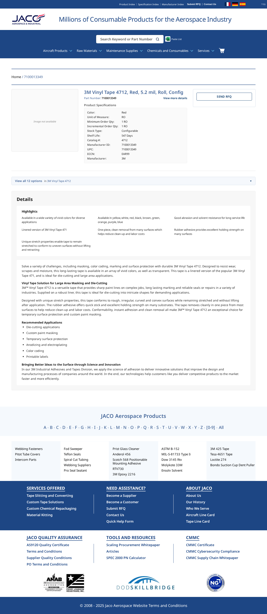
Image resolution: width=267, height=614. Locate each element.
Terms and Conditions (44, 551)
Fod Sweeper (73, 449)
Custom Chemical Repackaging (51, 508)
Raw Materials (87, 51)
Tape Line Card (198, 521)
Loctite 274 (218, 459)
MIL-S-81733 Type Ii (176, 454)
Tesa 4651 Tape (221, 454)
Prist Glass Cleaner (126, 449)
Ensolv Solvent (171, 470)
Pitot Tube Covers (27, 454)
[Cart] (221, 50)
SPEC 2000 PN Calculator (126, 557)
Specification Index (148, 4)
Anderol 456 (122, 454)
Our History (195, 502)
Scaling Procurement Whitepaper (133, 545)
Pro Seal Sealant (75, 470)
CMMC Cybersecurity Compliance (213, 551)
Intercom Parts (25, 459)
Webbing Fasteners (29, 449)
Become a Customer (122, 502)
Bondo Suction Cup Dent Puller (232, 465)
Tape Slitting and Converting (50, 495)
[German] (235, 4)
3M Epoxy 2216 (124, 474)
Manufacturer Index (173, 4)
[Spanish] (242, 4)
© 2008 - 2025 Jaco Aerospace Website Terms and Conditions (133, 605)
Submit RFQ (194, 4)
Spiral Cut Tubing (76, 459)
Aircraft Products (55, 51)
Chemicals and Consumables (168, 51)
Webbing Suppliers (77, 465)
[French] (227, 4)
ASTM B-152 (170, 449)
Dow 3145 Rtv (171, 459)
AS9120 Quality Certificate (48, 545)
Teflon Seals (72, 454)
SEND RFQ (224, 96)
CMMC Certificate (200, 545)
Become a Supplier (121, 495)
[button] (158, 39)
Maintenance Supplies (122, 51)
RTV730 (118, 469)
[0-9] (210, 427)
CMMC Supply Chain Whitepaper (212, 557)
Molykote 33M (172, 465)
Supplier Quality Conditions (49, 557)
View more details (175, 98)
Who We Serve (197, 508)
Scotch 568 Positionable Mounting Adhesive (130, 461)
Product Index (127, 4)
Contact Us (210, 4)
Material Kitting (40, 515)
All (221, 427)
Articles (112, 551)
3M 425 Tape (219, 449)
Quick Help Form (120, 521)
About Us (193, 495)
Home (16, 77)
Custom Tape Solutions (45, 502)
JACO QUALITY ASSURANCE (54, 538)
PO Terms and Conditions (47, 564)
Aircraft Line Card (200, 515)
